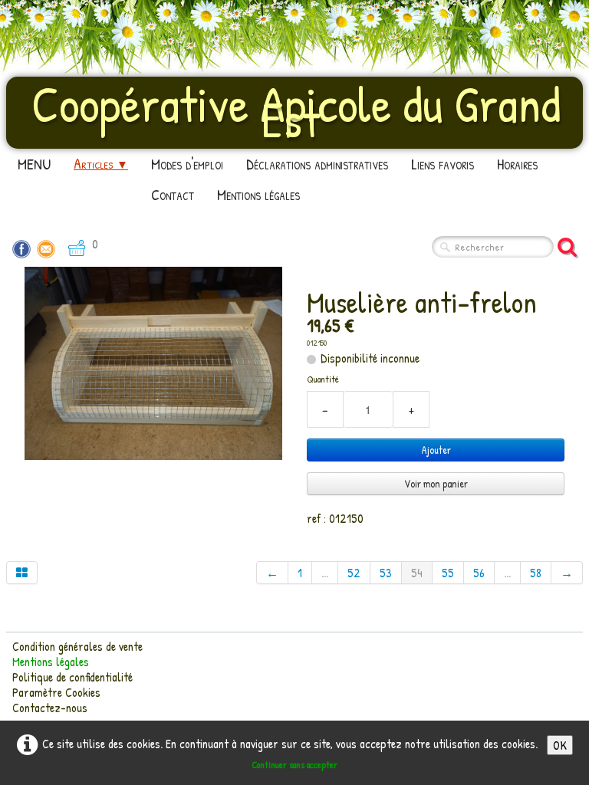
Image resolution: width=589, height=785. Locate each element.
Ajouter (436, 449)
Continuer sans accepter (294, 764)
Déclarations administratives (317, 163)
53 (386, 572)
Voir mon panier (436, 483)
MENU (34, 163)
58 (535, 572)
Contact (172, 194)
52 (353, 572)
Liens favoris (442, 163)
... (324, 572)
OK (560, 745)
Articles (101, 163)
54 (417, 572)
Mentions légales (258, 194)
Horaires (517, 163)
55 (448, 572)
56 (479, 572)
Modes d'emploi (187, 163)
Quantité (323, 379)
